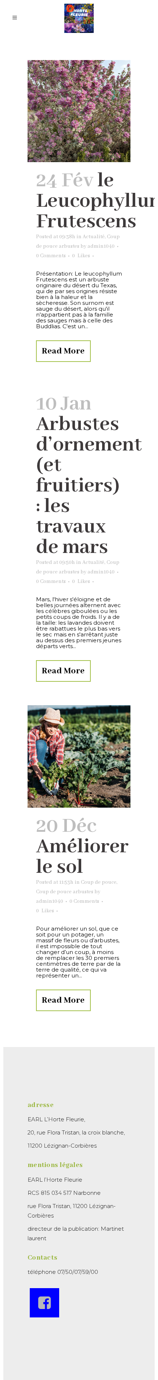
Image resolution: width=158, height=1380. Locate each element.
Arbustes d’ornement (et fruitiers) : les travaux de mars (89, 486)
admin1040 (101, 246)
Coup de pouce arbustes (64, 892)
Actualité (94, 236)
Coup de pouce (98, 882)
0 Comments (51, 256)
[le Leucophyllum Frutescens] (79, 111)
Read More (63, 351)
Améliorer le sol (82, 857)
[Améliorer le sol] (79, 756)
